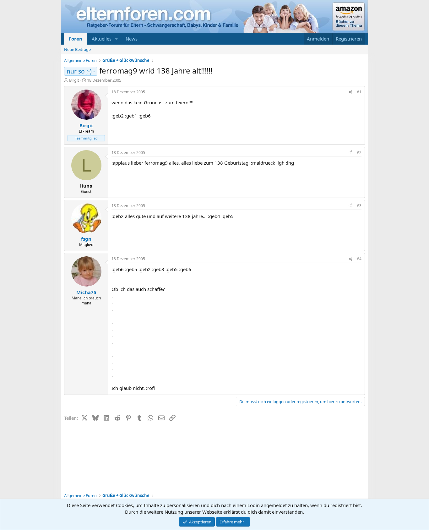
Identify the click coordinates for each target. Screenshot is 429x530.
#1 (359, 92)
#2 (359, 152)
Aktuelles (101, 39)
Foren (75, 39)
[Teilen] (350, 92)
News (132, 39)
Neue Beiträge (77, 49)
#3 (359, 205)
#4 (359, 258)
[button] (116, 39)
